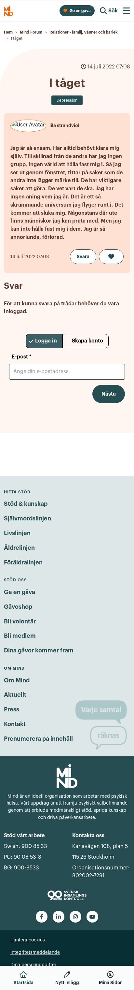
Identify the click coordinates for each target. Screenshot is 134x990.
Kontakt (15, 724)
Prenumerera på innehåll (38, 739)
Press (11, 709)
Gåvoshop (18, 607)
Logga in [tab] (46, 340)
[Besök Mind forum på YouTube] (92, 917)
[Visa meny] (126, 10)
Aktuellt (15, 695)
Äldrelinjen (19, 548)
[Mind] (67, 775)
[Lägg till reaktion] (111, 256)
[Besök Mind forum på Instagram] (75, 917)
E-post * (22, 356)
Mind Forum (31, 32)
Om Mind (17, 680)
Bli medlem (20, 636)
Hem (8, 32)
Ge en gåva (19, 592)
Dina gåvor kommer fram (39, 650)
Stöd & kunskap (25, 504)
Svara (83, 256)
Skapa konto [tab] (87, 340)
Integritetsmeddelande (35, 952)
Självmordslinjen (27, 518)
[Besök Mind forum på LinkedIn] (58, 917)
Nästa (108, 394)
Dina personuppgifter (33, 965)
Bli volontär (20, 621)
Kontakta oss (88, 835)
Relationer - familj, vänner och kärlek (83, 32)
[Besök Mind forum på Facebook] (41, 917)
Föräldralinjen (23, 562)
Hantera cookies (27, 940)
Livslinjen (17, 533)
